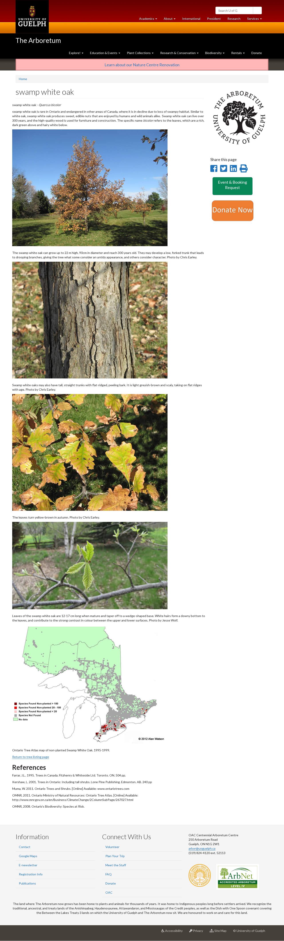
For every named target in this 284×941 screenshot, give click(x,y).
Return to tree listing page (30, 757)
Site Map (222, 932)
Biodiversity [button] (213, 53)
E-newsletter (28, 865)
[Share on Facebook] (213, 168)
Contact (24, 847)
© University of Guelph (249, 931)
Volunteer (112, 847)
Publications (27, 883)
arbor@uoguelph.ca (202, 848)
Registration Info (31, 874)
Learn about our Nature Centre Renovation (142, 64)
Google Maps (28, 856)
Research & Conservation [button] (178, 53)
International (191, 18)
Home (23, 79)
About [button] (171, 19)
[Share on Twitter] (223, 168)
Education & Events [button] (104, 53)
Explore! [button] (75, 53)
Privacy (199, 932)
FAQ (108, 874)
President (214, 18)
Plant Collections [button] (139, 53)
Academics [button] (149, 19)
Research (235, 19)
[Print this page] (244, 168)
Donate (256, 53)
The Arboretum (38, 40)
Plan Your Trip (115, 856)
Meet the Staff (115, 865)
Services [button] (256, 19)
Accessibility (175, 932)
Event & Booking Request (232, 185)
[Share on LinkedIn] (233, 168)
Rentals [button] (237, 53)
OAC (108, 892)
